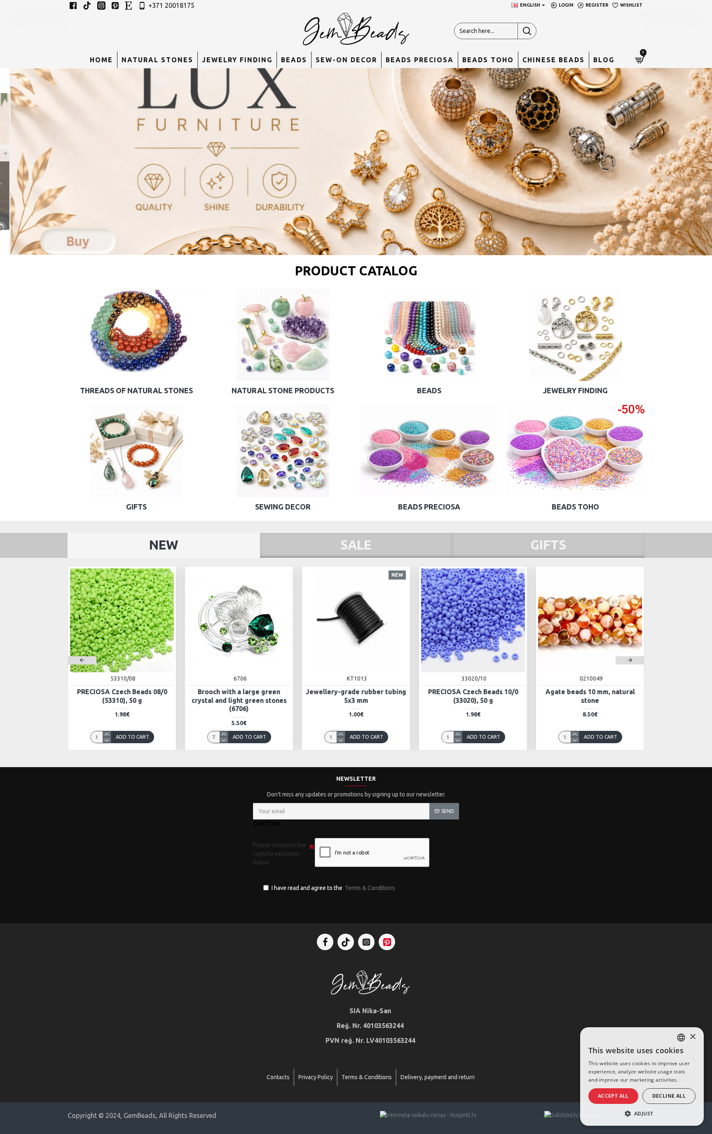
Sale (355, 545)
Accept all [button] (613, 1095)
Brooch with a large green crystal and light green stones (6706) (239, 700)
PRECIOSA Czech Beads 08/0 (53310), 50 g (122, 696)
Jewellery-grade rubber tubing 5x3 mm (356, 696)
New (163, 545)
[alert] (642, 1076)
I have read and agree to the (333, 888)
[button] (82, 660)
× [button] (692, 1037)
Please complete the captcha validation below (279, 854)
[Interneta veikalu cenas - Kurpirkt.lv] (428, 1115)
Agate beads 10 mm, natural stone (590, 696)
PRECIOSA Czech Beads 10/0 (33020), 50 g (473, 696)
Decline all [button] (669, 1095)
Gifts (548, 545)
